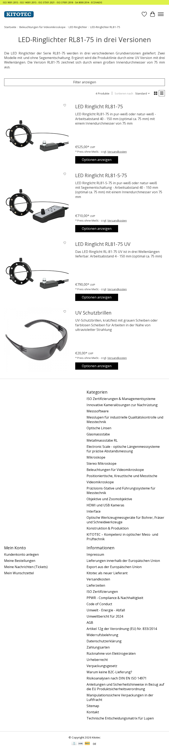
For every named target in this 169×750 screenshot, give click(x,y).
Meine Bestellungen (19, 560)
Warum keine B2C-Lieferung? (109, 672)
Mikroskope (96, 457)
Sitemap (93, 706)
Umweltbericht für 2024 (105, 616)
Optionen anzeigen (96, 159)
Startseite (10, 27)
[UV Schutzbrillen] (36, 340)
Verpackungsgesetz (102, 666)
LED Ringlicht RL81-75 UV (102, 244)
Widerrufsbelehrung (102, 635)
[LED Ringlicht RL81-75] (36, 133)
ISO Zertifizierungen (102, 591)
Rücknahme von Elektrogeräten (111, 653)
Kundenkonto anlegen (21, 554)
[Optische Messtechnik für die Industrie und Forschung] (19, 14)
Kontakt (93, 712)
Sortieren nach (124, 93)
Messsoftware (98, 411)
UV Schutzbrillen (93, 312)
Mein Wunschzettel (19, 573)
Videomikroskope (100, 482)
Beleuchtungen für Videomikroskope (42, 27)
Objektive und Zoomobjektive (109, 499)
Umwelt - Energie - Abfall (106, 610)
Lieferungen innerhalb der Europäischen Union (123, 560)
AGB (90, 622)
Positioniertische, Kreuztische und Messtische (122, 476)
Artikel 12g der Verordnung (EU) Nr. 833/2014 (122, 628)
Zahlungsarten (98, 647)
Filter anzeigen (84, 82)
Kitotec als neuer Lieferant (107, 573)
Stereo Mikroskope (101, 463)
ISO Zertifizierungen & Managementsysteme (121, 398)
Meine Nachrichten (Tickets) (26, 567)
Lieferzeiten (96, 585)
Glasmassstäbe (98, 434)
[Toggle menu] (161, 14)
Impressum (95, 554)
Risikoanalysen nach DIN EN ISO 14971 (117, 678)
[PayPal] (87, 744)
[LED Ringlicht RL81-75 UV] (36, 271)
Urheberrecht (97, 659)
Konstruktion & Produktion (108, 528)
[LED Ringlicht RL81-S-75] (36, 202)
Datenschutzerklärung (104, 641)
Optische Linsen (99, 428)
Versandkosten (117, 151)
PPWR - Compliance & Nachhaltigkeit (115, 598)
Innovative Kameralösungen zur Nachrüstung (122, 405)
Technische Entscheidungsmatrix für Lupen (120, 718)
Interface (94, 511)
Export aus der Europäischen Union (114, 567)
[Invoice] (74, 744)
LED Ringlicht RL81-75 (99, 106)
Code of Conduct (99, 604)
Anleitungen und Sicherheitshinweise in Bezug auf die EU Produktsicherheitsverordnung (125, 686)
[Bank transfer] (80, 744)
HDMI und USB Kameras (105, 505)
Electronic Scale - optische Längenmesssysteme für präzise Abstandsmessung (123, 448)
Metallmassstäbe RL (102, 440)
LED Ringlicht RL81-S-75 (101, 175)
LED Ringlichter (78, 27)
